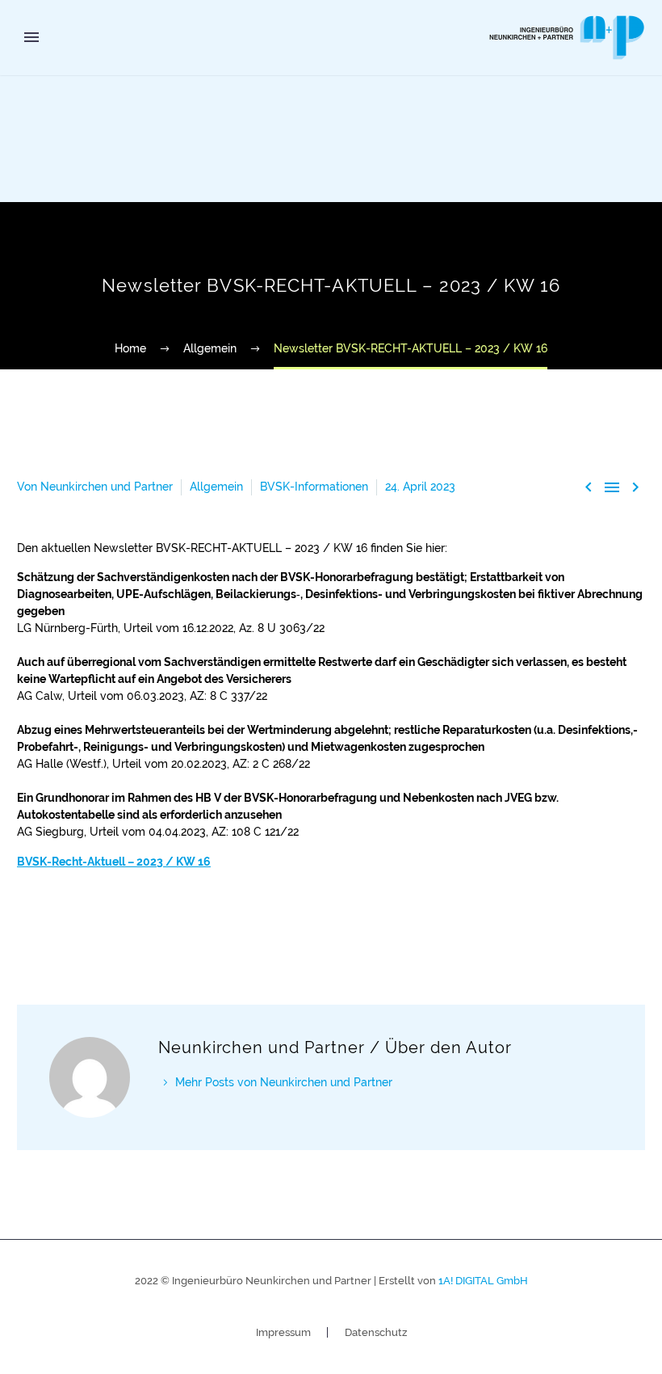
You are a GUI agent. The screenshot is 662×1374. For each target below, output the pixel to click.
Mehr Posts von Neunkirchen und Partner (283, 1082)
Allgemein (216, 486)
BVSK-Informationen (314, 486)
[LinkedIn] (124, 925)
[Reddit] (148, 925)
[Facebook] (27, 925)
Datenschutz (376, 1332)
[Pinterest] (75, 925)
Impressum (283, 1332)
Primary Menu (31, 37)
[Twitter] (51, 925)
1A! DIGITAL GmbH (483, 1281)
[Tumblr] (100, 925)
